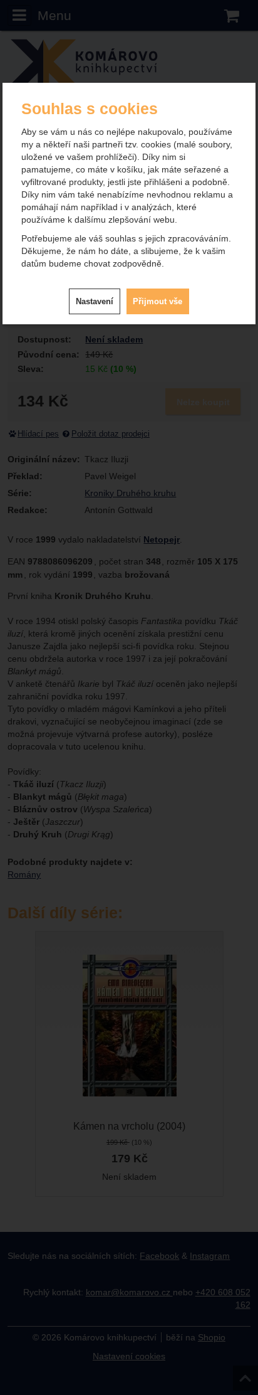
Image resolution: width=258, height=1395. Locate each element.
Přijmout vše (157, 301)
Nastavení (94, 301)
